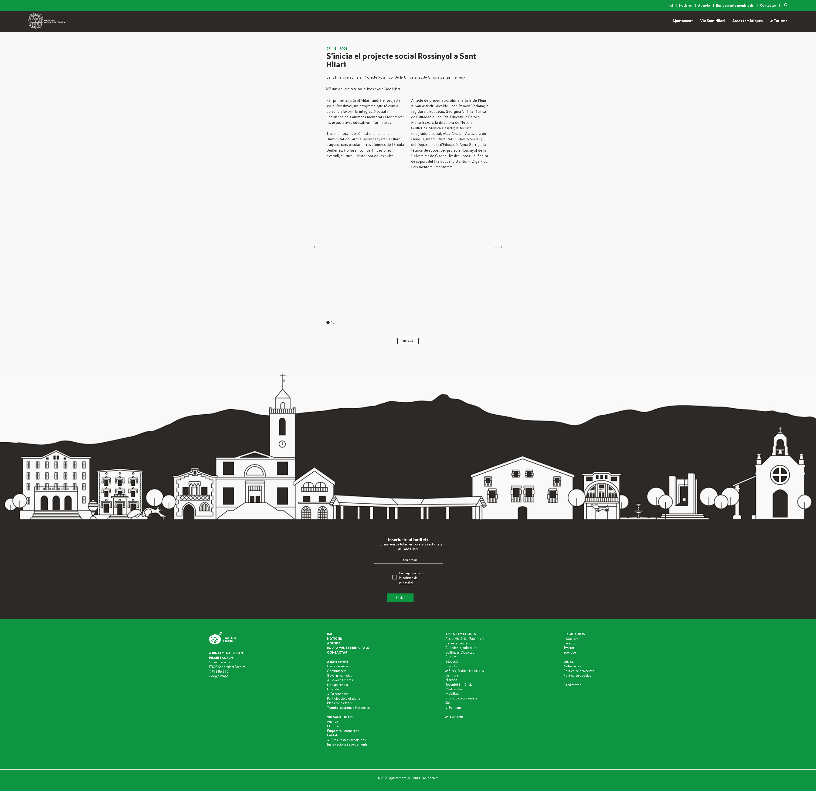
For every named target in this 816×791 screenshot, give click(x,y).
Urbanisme (453, 707)
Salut (449, 703)
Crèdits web (572, 685)
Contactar (768, 5)
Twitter (569, 648)
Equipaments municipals (735, 5)
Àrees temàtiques (747, 21)
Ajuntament (682, 21)
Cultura (450, 657)
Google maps (218, 676)
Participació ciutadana (343, 698)
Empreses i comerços (343, 731)
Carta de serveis (339, 666)
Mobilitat (452, 693)
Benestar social (456, 643)
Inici (670, 5)
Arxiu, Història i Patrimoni (464, 638)
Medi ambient (455, 689)
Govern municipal (340, 675)
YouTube (570, 652)
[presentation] (318, 247)
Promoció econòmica (461, 698)
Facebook (571, 643)
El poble (333, 726)
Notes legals (573, 666)
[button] (328, 322)
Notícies (686, 5)
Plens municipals (339, 703)
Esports (451, 666)
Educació (452, 661)
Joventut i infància (459, 684)
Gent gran (452, 675)
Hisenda (333, 689)
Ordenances (339, 694)
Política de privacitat (579, 671)
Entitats (333, 735)
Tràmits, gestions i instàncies (348, 707)
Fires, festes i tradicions (348, 740)
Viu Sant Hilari (712, 21)
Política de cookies (577, 675)
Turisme (780, 21)
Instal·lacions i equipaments (347, 744)
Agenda (704, 5)
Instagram (571, 638)
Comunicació (337, 671)
